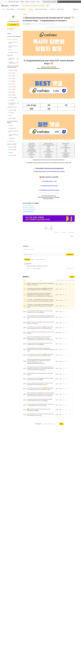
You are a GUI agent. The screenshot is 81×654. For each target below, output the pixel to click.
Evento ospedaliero (21, 9)
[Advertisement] (49, 241)
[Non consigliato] (30, 268)
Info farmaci (52, 9)
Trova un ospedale (10, 9)
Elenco (72, 236)
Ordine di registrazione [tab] (41, 259)
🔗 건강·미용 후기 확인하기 (28, 205)
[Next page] (61, 420)
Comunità (30, 9)
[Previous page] (36, 420)
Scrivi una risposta (36, 268)
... (58, 419)
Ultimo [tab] (32, 259)
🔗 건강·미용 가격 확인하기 (28, 207)
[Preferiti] (30, 276)
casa (3, 9)
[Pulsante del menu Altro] (74, 17)
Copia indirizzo (71, 27)
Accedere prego (13, 24)
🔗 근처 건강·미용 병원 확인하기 (29, 209)
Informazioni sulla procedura (41, 9)
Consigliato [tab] (27, 259)
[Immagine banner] (49, 218)
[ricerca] (48, 6)
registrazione (69, 254)
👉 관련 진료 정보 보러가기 (28, 211)
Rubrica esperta (60, 9)
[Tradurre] (72, 17)
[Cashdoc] (5, 5)
